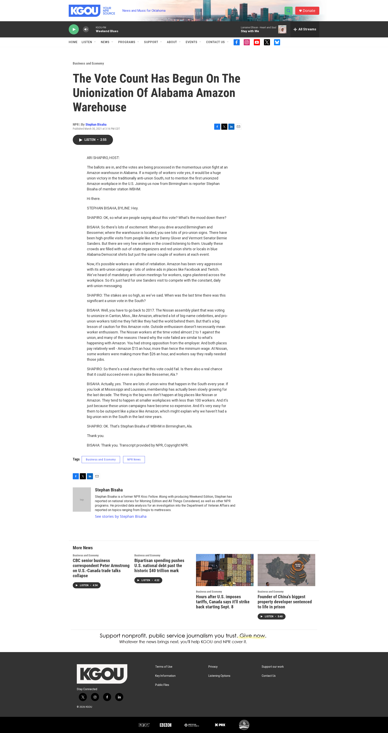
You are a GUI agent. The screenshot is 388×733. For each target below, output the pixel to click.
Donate (309, 10)
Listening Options (219, 675)
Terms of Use (163, 666)
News (105, 42)
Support (151, 42)
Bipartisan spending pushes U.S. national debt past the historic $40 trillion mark (159, 565)
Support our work (273, 666)
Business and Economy (88, 63)
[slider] (92, 29)
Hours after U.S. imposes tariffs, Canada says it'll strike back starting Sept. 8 (223, 601)
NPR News (134, 459)
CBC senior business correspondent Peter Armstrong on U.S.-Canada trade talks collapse (101, 568)
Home (73, 42)
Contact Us (215, 42)
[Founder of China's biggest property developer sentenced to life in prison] (286, 570)
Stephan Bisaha (95, 124)
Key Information (165, 675)
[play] (74, 29)
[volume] (85, 29)
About (172, 42)
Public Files (162, 684)
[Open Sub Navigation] (95, 42)
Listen (87, 42)
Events (191, 42)
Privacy (213, 666)
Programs (126, 42)
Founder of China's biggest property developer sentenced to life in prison (285, 601)
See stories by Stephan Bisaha (121, 516)
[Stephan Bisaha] (82, 499)
